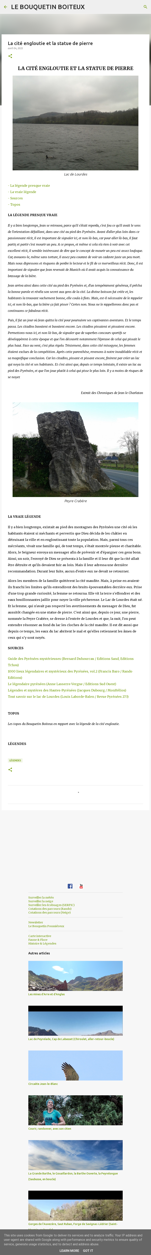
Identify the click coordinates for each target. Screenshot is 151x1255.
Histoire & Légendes (42, 943)
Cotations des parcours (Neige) (49, 912)
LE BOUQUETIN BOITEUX (48, 6)
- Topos (14, 204)
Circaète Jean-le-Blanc (43, 1083)
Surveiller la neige (40, 901)
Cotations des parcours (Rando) (50, 909)
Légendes (15, 760)
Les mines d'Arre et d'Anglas (46, 994)
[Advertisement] (75, 843)
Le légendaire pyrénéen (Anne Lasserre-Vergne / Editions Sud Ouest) (62, 684)
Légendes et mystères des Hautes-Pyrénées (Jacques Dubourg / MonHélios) (67, 690)
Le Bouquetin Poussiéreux (46, 926)
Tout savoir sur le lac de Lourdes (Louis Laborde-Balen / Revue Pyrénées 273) (68, 697)
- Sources (15, 198)
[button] (10, 56)
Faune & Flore (37, 940)
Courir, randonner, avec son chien (49, 1128)
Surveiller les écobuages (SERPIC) (51, 905)
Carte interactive (39, 936)
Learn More (69, 1251)
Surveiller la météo (41, 897)
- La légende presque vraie (29, 186)
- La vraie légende (22, 192)
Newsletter (35, 922)
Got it (88, 1251)
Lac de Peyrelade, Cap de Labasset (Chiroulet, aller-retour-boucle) (71, 1039)
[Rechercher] (145, 7)
